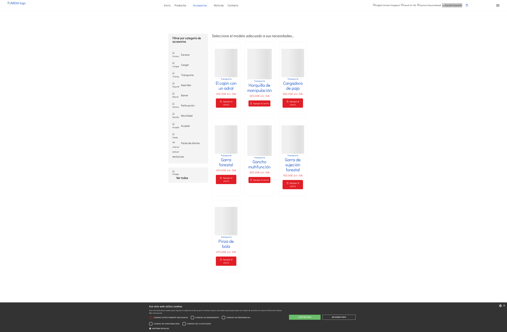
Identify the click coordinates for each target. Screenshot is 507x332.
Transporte (226, 78)
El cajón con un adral (226, 85)
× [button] (504, 306)
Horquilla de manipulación (259, 87)
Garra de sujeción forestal (293, 164)
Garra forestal (226, 162)
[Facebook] (479, 5)
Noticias (219, 5)
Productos (180, 5)
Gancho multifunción (259, 164)
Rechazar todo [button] (339, 317)
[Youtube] (484, 5)
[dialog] (253, 317)
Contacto (233, 5)
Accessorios (200, 5)
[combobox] (500, 305)
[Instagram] (493, 5)
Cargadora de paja (293, 85)
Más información (155, 313)
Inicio (167, 5)
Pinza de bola (226, 243)
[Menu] (497, 5)
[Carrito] (467, 5)
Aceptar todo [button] (304, 317)
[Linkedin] (488, 5)
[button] (216, 328)
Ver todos (182, 178)
